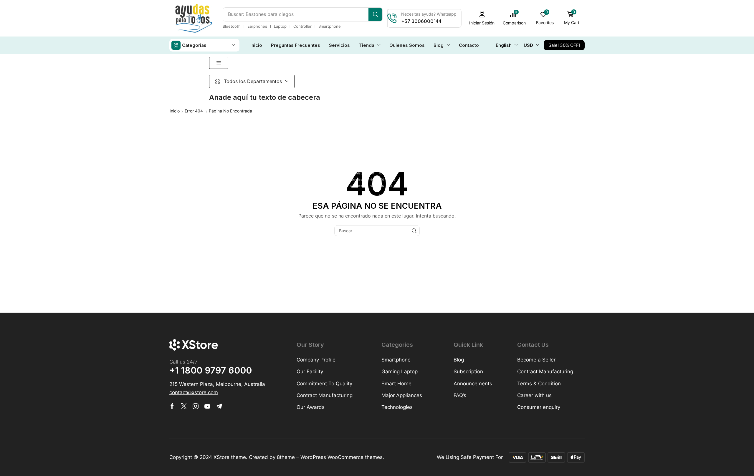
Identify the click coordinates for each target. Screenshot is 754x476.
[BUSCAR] (414, 230)
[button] (482, 18)
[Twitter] (184, 406)
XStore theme (230, 457)
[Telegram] (219, 406)
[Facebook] (172, 406)
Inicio (175, 110)
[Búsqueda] (375, 14)
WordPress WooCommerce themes (341, 457)
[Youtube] (207, 406)
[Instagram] (196, 406)
